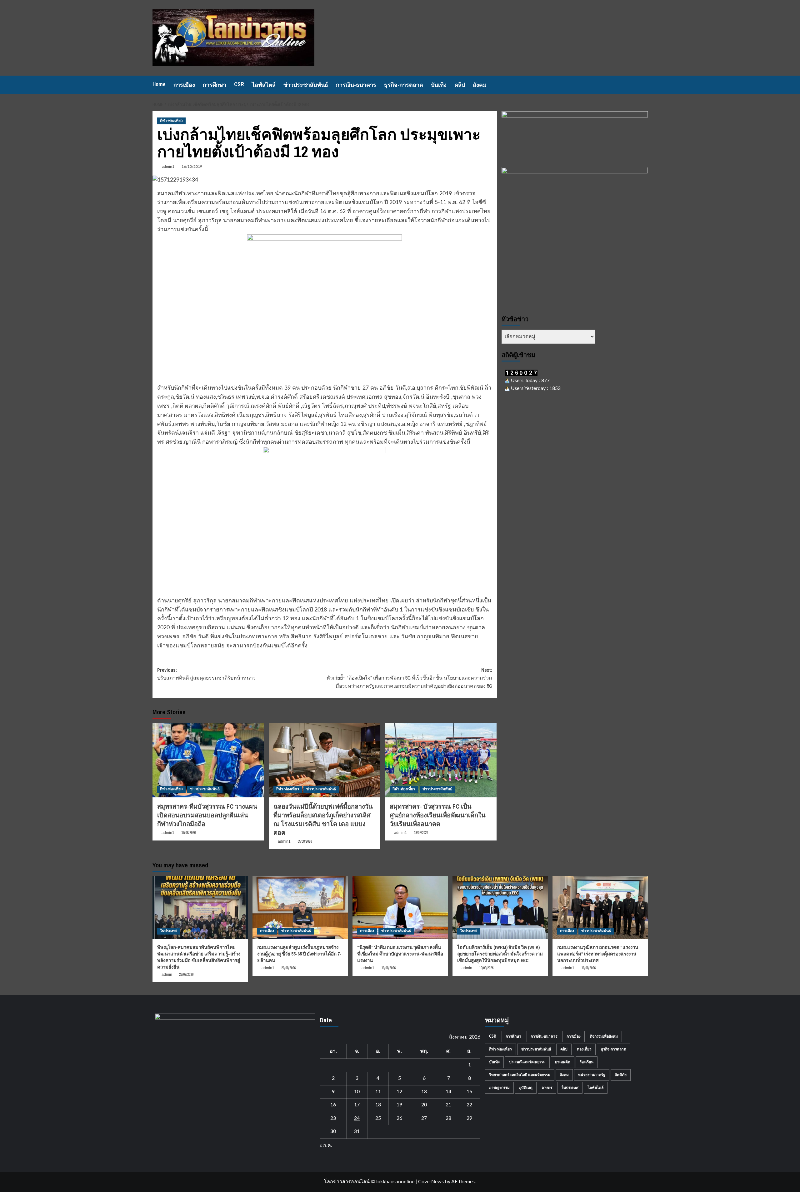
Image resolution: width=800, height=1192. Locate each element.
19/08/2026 (388, 967)
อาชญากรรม (499, 1088)
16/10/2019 (192, 166)
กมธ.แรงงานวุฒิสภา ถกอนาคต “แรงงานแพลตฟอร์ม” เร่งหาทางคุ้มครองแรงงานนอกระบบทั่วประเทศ (597, 954)
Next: (409, 677)
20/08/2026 (288, 967)
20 (424, 1104)
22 (469, 1104)
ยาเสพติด (562, 1062)
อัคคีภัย (621, 1075)
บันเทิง (439, 85)
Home (159, 84)
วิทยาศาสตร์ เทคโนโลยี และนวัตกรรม (519, 1075)
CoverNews (431, 1181)
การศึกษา (214, 85)
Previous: (206, 673)
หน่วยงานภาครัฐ (591, 1075)
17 (357, 1104)
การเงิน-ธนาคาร (356, 85)
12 (399, 1091)
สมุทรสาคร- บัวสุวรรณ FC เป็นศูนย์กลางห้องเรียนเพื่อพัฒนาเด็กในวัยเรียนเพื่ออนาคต (438, 815)
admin (167, 974)
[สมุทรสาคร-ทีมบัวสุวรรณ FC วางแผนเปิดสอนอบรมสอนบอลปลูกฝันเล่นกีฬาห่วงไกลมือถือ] (208, 760)
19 (399, 1104)
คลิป (459, 85)
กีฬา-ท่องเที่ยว (171, 120)
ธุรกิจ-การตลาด (403, 85)
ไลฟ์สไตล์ (264, 85)
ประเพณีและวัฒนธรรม (527, 1062)
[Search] (644, 84)
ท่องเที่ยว (584, 1049)
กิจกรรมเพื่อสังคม (604, 1036)
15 (469, 1091)
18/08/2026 (588, 967)
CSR (239, 84)
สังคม (480, 85)
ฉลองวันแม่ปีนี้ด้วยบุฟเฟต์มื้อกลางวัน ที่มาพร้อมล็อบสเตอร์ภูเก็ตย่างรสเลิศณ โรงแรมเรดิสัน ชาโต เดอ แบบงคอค (323, 819)
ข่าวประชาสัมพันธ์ (305, 85)
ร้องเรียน (586, 1062)
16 (333, 1104)
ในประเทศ (168, 930)
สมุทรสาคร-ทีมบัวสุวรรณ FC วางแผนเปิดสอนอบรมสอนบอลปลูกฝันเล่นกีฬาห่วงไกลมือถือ (207, 815)
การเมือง (184, 85)
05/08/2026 (305, 841)
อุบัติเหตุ (525, 1088)
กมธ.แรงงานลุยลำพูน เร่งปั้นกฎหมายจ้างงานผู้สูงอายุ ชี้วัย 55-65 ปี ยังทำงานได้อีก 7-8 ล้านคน (299, 954)
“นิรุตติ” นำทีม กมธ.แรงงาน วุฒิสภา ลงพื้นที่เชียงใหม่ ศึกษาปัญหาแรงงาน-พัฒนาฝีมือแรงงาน (400, 954)
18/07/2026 (421, 832)
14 (448, 1091)
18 (378, 1104)
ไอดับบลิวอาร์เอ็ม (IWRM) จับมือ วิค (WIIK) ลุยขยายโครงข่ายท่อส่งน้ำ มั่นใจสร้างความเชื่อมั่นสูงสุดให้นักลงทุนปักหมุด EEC (500, 954)
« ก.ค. (326, 1145)
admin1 (168, 166)
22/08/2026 (186, 974)
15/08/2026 (188, 832)
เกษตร (547, 1088)
